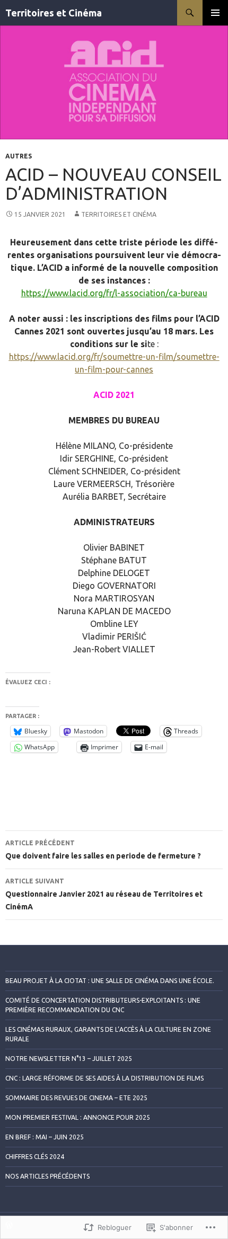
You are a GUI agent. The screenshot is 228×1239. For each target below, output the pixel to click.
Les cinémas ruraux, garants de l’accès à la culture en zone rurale (108, 1034)
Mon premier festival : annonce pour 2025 (77, 1117)
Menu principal (215, 12)
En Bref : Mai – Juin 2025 (44, 1137)
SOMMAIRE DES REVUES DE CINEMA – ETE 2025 (76, 1097)
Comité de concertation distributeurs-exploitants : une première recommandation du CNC (102, 1005)
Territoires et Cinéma (53, 12)
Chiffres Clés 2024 (34, 1156)
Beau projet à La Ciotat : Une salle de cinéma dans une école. (109, 980)
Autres (18, 156)
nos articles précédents (47, 1176)
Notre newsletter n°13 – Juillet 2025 (68, 1058)
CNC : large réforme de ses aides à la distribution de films (104, 1078)
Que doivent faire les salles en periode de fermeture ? (103, 849)
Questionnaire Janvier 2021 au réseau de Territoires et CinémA (104, 894)
